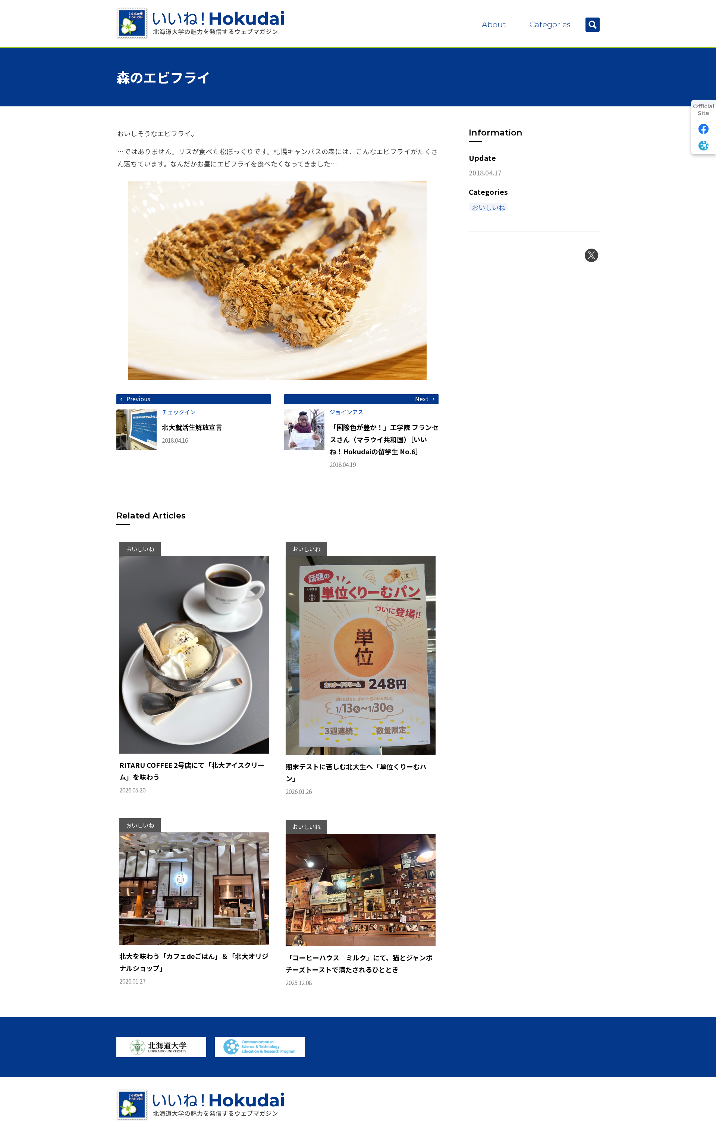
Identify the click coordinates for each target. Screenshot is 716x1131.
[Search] (592, 25)
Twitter (591, 255)
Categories (550, 24)
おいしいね (488, 207)
